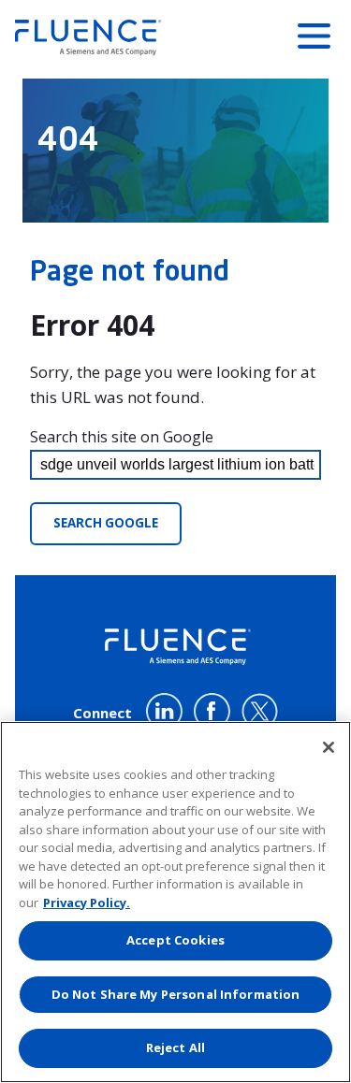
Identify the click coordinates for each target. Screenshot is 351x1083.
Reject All (175, 1047)
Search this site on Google (121, 436)
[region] (175, 902)
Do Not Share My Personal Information (175, 994)
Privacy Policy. (86, 902)
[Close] (328, 747)
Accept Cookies (175, 939)
